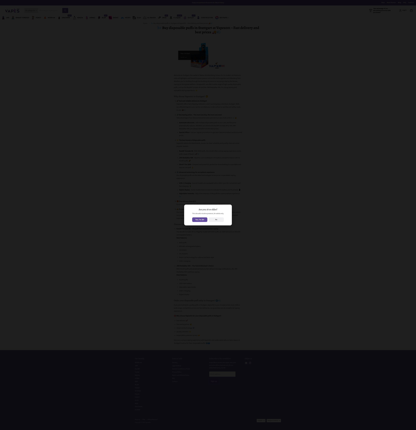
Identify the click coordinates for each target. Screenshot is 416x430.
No (216, 219)
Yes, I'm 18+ (199, 220)
